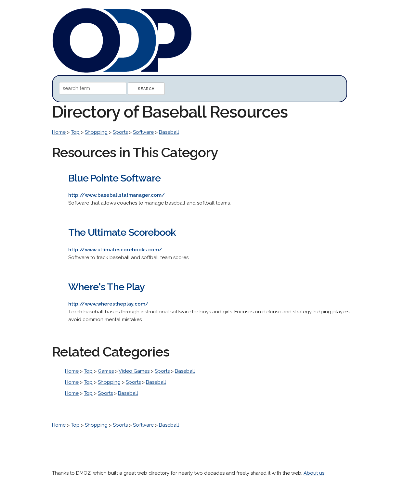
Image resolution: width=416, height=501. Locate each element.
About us (314, 473)
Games (106, 371)
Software (143, 132)
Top (75, 132)
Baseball (169, 132)
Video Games (134, 371)
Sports (120, 132)
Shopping (96, 132)
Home (59, 132)
